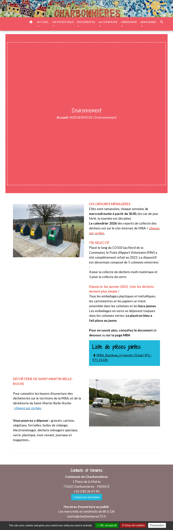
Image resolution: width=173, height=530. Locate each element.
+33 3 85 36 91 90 (86, 491)
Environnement (105, 117)
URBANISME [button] (129, 21)
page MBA (122, 335)
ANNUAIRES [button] (148, 21)
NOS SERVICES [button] (86, 21)
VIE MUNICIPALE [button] (63, 21)
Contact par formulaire (86, 497)
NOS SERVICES (81, 117)
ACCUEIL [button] (42, 21)
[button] (31, 22)
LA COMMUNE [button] (107, 21)
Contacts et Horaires (87, 470)
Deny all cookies (134, 525)
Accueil (62, 117)
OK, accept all (108, 525)
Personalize (157, 525)
